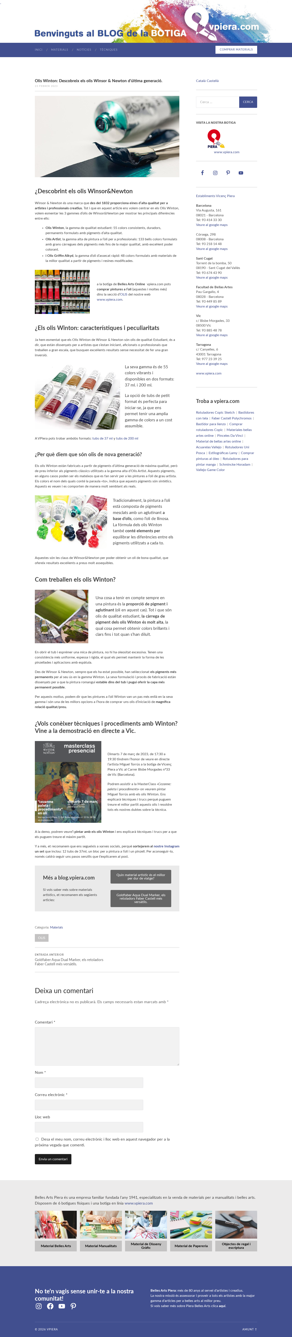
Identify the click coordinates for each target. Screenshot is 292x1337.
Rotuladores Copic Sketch (215, 412)
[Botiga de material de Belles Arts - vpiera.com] (216, 147)
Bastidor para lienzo (211, 424)
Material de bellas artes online (218, 441)
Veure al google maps (212, 225)
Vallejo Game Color (210, 470)
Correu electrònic (51, 1095)
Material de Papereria (191, 1246)
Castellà (213, 81)
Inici (39, 50)
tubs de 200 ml (127, 438)
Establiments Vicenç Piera (215, 196)
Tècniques (109, 50)
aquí (222, 1306)
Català (201, 81)
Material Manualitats (101, 1246)
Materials (59, 50)
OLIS (123, 294)
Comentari (45, 1022)
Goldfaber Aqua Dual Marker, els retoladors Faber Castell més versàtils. (141, 898)
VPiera (52, 1329)
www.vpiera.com (109, 299)
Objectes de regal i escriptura (236, 1246)
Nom (40, 1073)
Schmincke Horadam (234, 464)
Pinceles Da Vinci (230, 435)
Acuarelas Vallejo (208, 447)
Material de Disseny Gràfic (146, 1246)
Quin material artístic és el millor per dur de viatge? (141, 876)
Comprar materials (236, 49)
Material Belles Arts (56, 1246)
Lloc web (42, 1117)
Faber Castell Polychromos (232, 418)
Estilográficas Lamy (223, 453)
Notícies (84, 50)
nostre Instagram (166, 846)
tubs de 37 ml (102, 438)
